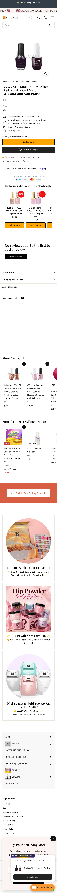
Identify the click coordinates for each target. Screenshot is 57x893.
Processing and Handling (12, 816)
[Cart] (45, 17)
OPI (4, 99)
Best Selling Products (29, 81)
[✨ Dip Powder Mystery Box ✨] (28, 609)
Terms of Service (9, 825)
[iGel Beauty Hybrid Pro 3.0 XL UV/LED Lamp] (28, 676)
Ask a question (9, 286)
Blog (4, 808)
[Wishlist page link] (32, 17)
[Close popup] (52, 858)
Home (4, 81)
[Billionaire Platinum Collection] (28, 541)
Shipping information (13, 279)
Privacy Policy (8, 829)
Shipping (6, 137)
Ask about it (32, 876)
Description (8, 272)
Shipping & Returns (10, 812)
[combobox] (28, 25)
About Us (6, 804)
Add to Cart (15, 225)
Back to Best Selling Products (30, 493)
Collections (14, 81)
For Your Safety (8, 820)
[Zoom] (45, 73)
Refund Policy (8, 833)
